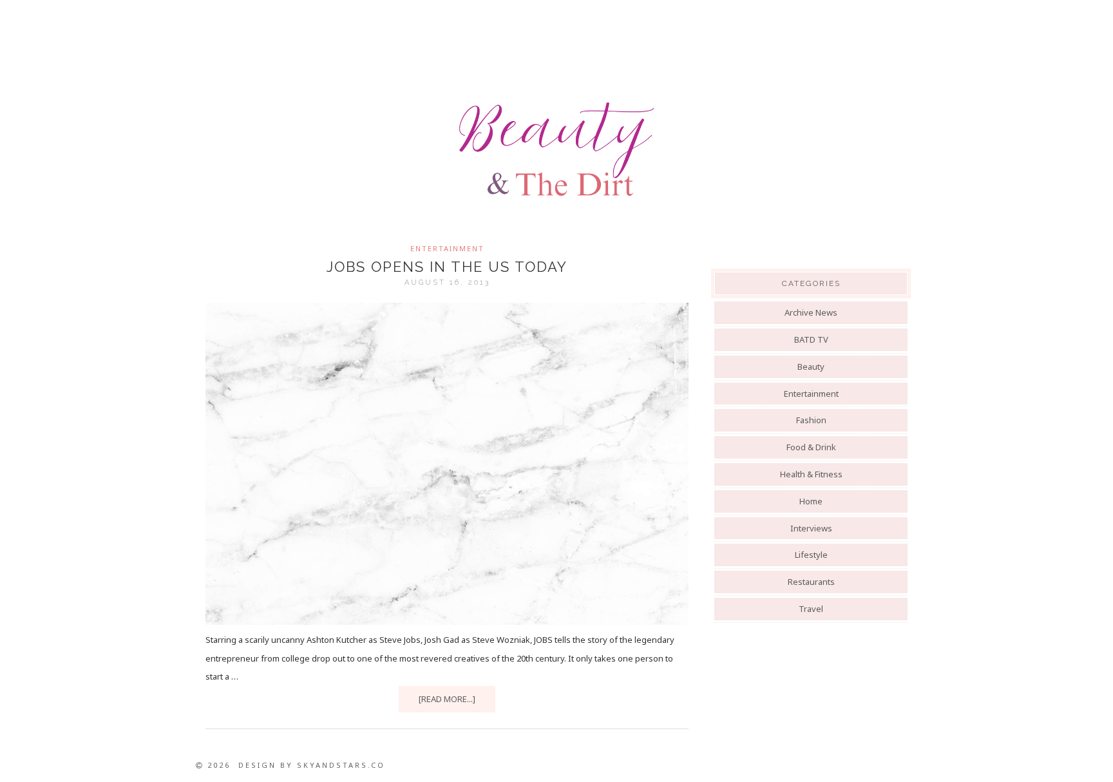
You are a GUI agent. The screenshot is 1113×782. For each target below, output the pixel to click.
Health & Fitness (811, 474)
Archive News (811, 312)
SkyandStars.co (341, 765)
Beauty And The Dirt (556, 149)
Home (811, 501)
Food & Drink (811, 447)
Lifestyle (811, 554)
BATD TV (811, 339)
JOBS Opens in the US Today (447, 266)
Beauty (810, 366)
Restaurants (811, 581)
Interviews (811, 528)
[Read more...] (447, 699)
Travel (811, 609)
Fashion (811, 420)
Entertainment (447, 248)
